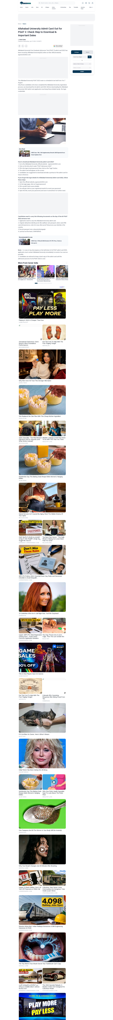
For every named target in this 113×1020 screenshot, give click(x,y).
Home (21, 7)
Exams (26, 7)
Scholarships (63, 7)
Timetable (76, 7)
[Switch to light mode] (89, 3)
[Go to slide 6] (44, 283)
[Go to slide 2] (38, 283)
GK (42, 7)
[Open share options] (86, 3)
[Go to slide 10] (49, 283)
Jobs (32, 7)
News (37, 7)
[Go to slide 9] (48, 283)
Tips (70, 7)
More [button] (90, 7)
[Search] (90, 57)
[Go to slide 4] (41, 283)
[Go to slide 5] (42, 283)
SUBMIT (82, 71)
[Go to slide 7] (45, 283)
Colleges (47, 7)
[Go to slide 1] (36, 283)
